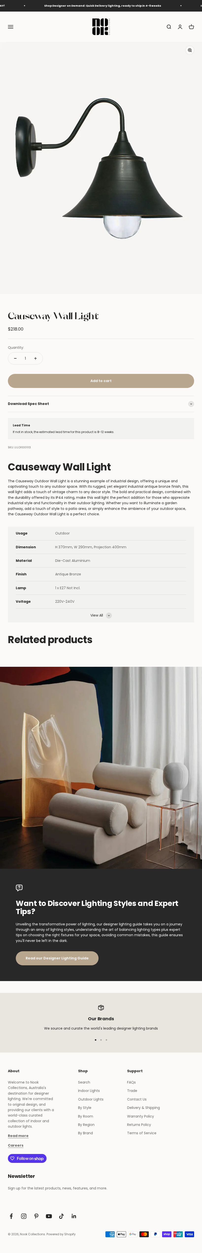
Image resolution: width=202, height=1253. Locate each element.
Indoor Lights (89, 1090)
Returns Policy (139, 1124)
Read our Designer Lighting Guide (57, 958)
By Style (84, 1107)
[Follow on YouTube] (49, 1216)
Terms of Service (141, 1133)
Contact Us (137, 1099)
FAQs (131, 1082)
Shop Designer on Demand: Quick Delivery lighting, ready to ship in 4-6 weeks (88, 6)
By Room (85, 1116)
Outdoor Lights (90, 1099)
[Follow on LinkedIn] (74, 1216)
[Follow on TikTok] (61, 1216)
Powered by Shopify (61, 1234)
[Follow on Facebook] (11, 1216)
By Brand (85, 1133)
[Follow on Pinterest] (36, 1216)
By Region (86, 1124)
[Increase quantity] (35, 358)
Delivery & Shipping (143, 1107)
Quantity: (16, 347)
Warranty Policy (140, 1116)
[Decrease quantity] (15, 358)
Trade (132, 1090)
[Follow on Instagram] (23, 1216)
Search (84, 1082)
